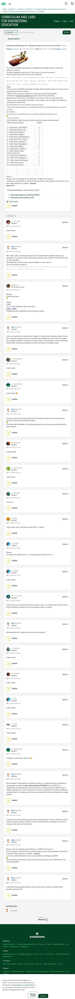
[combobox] (40, 32)
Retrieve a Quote (38, 954)
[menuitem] (66, 4)
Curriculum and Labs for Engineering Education (18, 11)
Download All (13, 201)
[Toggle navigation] (11, 4)
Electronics (42, 944)
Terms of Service (49, 954)
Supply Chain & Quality (50, 964)
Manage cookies (33, 995)
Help (71, 21)
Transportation (24, 946)
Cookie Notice (29, 985)
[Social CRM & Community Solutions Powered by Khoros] (43, 919)
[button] (8, 206)
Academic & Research (9, 944)
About (20, 964)
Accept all (43, 996)
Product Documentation (17, 971)
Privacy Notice (17, 985)
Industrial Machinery (58, 944)
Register (57, 21)
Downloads (6, 971)
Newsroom (39, 964)
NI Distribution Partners (9, 954)
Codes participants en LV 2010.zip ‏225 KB (24, 195)
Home (4, 9)
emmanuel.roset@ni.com (24, 96)
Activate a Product (43, 971)
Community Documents (25, 9)
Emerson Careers (29, 964)
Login (65, 21)
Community (11, 9)
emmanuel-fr (63, 49)
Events (60, 964)
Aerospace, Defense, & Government (27, 944)
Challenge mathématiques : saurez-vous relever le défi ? (23, 190)
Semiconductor (14, 946)
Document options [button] (13, 39)
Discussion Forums (31, 971)
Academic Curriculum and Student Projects (50, 9)
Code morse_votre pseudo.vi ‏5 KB (22, 197)
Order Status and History (24, 954)
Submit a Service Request (58, 971)
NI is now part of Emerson (10, 964)
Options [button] (65, 222)
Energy (49, 944)
